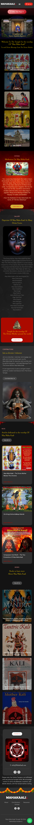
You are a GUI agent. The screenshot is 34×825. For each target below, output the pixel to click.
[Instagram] (18, 772)
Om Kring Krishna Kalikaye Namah (14, 514)
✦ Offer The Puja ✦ (17, 12)
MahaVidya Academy (15, 821)
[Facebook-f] (15, 772)
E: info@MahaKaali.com (18, 765)
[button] (19, 4)
